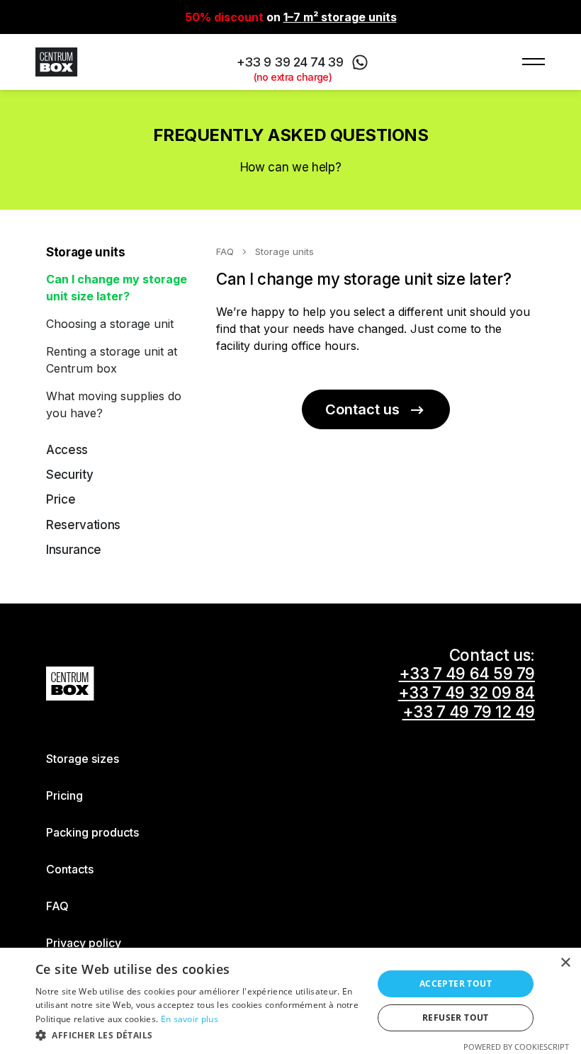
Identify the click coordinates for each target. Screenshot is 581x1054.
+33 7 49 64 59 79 (467, 673)
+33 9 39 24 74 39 (290, 63)
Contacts (70, 869)
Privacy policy (83, 943)
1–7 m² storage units (340, 17)
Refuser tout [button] (455, 1018)
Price (60, 499)
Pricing (64, 795)
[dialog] (290, 1001)
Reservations (83, 525)
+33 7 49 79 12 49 (468, 712)
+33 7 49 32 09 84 (466, 693)
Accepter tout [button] (455, 984)
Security (69, 475)
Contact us (362, 409)
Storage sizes (82, 759)
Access (67, 450)
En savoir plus (189, 1019)
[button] (199, 1034)
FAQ (225, 251)
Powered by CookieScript (516, 1046)
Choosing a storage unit (110, 324)
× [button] (565, 963)
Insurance (73, 550)
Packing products (92, 832)
